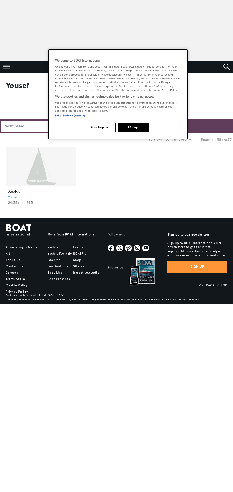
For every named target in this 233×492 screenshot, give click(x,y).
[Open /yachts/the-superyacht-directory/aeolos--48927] (41, 166)
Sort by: (155, 139)
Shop (77, 260)
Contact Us (14, 266)
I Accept (133, 127)
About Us (13, 260)
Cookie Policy (17, 285)
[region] (118, 94)
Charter (54, 260)
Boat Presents (59, 279)
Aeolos (14, 191)
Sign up (197, 266)
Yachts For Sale (60, 254)
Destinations (58, 266)
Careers (12, 273)
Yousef (13, 197)
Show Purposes (100, 127)
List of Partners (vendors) (70, 115)
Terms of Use (16, 279)
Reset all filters (214, 140)
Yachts (53, 247)
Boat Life (55, 273)
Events (78, 247)
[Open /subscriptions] (138, 272)
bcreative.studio (86, 273)
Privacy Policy (17, 292)
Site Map (80, 266)
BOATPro (80, 254)
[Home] (18, 230)
